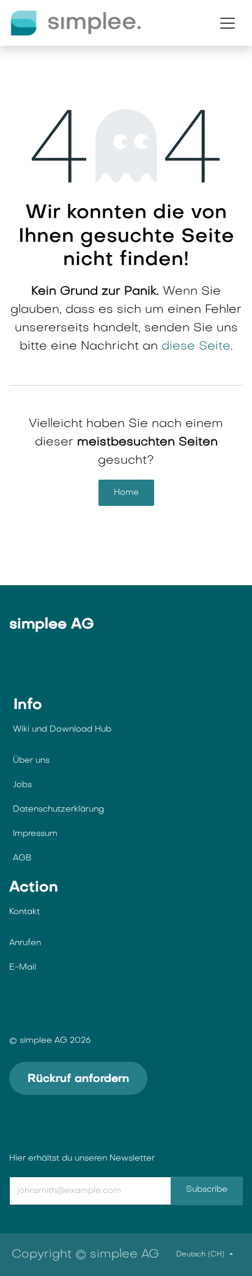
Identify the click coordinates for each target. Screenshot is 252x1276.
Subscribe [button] (207, 1190)
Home (126, 493)
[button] (77, 1190)
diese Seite (196, 347)
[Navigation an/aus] (227, 23)
